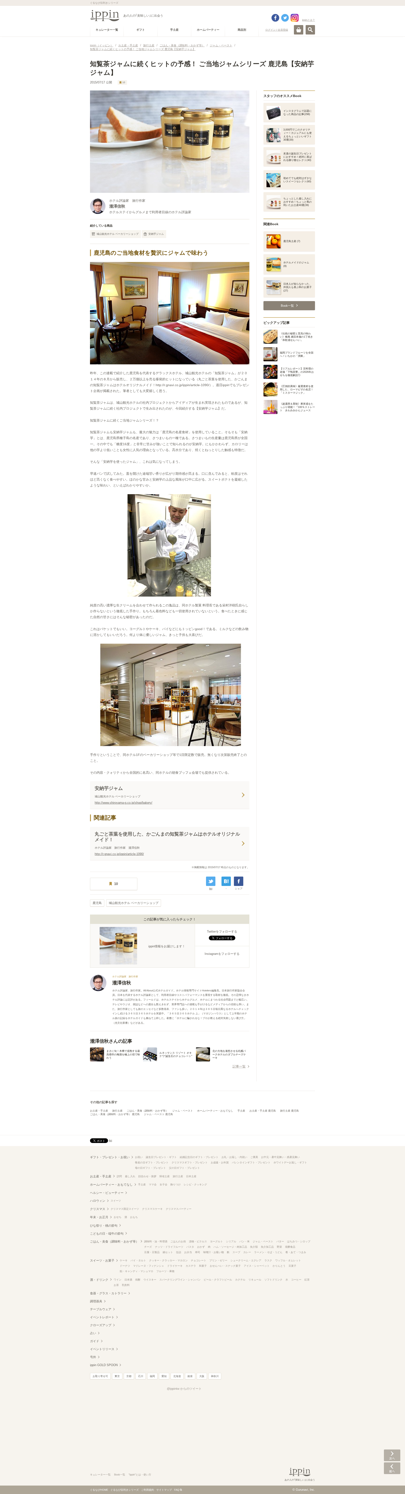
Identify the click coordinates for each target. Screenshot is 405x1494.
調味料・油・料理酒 (155, 1241)
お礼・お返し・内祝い (234, 1157)
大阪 (201, 1376)
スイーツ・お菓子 (102, 1260)
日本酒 (128, 1279)
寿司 (197, 1252)
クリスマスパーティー (178, 1208)
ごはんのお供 (178, 1241)
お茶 (116, 1285)
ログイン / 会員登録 (276, 29)
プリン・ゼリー (218, 1260)
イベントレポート (102, 1317)
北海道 (177, 1376)
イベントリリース (102, 1349)
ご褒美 (254, 1157)
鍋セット (168, 1252)
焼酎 (137, 1279)
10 (123, 82)
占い (93, 1333)
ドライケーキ (175, 1265)
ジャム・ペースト (182, 1110)
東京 (117, 1376)
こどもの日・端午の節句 (107, 1233)
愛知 (164, 1376)
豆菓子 (292, 1265)
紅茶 (307, 1279)
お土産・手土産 (99, 1110)
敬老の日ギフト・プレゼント (152, 1162)
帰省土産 (164, 1176)
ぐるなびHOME (99, 1489)
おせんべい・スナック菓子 (225, 1265)
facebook (275, 18)
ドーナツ (125, 1265)
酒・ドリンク (99, 1279)
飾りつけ (175, 1184)
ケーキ (124, 1260)
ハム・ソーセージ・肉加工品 (230, 1246)
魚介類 (254, 1246)
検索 (310, 29)
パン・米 (244, 1241)
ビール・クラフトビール (218, 1279)
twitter (285, 18)
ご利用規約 (147, 1489)
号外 (93, 1357)
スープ (236, 1252)
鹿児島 (97, 903)
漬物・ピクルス (198, 1241)
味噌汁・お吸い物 (213, 1252)
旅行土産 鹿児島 (289, 1110)
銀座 (190, 1376)
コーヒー (296, 1279)
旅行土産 (117, 1110)
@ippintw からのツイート (184, 1388)
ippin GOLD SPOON (104, 1365)
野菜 (279, 1246)
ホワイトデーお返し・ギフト (290, 1162)
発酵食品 (290, 1246)
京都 (128, 1376)
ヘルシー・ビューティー (107, 1193)
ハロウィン (97, 1201)
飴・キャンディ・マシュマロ (136, 1271)
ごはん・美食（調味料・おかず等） (147, 1110)
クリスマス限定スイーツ (125, 1208)
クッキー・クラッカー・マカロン (168, 1260)
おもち (134, 1217)
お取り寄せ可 (100, 1376)
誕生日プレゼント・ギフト (161, 1157)
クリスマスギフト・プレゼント (190, 1162)
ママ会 (153, 1184)
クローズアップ (100, 1325)
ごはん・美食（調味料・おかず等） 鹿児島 (115, 1114)
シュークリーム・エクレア (245, 1260)
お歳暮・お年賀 (220, 1162)
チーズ (148, 1246)
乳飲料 (126, 1285)
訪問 (119, 1176)
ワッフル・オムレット (288, 1260)
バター (280, 1241)
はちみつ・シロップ (298, 1241)
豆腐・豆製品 (152, 1252)
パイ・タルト (138, 1260)
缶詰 (178, 1252)
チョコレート (198, 1260)
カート (298, 29)
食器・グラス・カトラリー (108, 1293)
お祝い (139, 1157)
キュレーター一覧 (100, 1474)
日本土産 (191, 1176)
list (210, 888)
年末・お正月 (99, 1217)
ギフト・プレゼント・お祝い (110, 1157)
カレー (247, 1252)
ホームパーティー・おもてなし (215, 1110)
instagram (295, 18)
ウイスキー (149, 1279)
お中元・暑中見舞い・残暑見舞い (280, 1157)
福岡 (152, 1376)
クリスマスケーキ (152, 1208)
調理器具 (96, 1301)
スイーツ (116, 1200)
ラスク (268, 1260)
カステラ (191, 1265)
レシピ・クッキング (195, 1184)
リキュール (254, 1279)
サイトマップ (164, 1489)
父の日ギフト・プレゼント (184, 1167)
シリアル (231, 1241)
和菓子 (203, 1265)
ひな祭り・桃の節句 (103, 1225)
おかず (201, 1246)
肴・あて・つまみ (295, 1252)
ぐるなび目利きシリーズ (124, 1489)
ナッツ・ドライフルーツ (169, 1246)
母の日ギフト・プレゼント (150, 1167)
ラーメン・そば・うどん (268, 1252)
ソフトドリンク (273, 1279)
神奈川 (215, 1376)
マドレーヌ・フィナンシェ (148, 1265)
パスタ (190, 1246)
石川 (140, 1376)
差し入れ (130, 1176)
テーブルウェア (100, 1309)
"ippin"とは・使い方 (140, 1474)
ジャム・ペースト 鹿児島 (158, 1114)
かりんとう (279, 1265)
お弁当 (188, 1252)
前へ (392, 1468)
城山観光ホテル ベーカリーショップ (118, 233)
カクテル (240, 1279)
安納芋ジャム (156, 233)
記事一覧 (239, 1066)
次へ (392, 1455)
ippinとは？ (308, 20)
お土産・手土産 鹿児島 (262, 1110)
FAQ (176, 1489)
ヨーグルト (216, 1241)
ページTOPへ (392, 1483)
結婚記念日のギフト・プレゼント (199, 1157)
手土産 (241, 1110)
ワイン (117, 1279)
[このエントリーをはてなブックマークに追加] (226, 881)
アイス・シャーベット (257, 1265)
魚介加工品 (267, 1246)
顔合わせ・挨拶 (147, 1176)
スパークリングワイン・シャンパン (180, 1279)
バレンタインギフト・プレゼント (251, 1162)
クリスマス (97, 1209)
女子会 (163, 1184)
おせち (117, 1217)
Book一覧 (119, 1474)
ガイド (94, 1341)
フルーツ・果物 (165, 1271)
